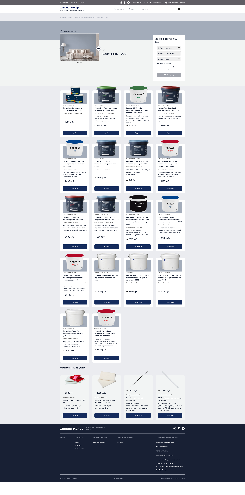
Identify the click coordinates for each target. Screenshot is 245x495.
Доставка (82, 2)
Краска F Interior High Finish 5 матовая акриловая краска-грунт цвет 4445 (137, 277)
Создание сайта (118, 478)
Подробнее (74, 133)
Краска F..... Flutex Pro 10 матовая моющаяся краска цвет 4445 (73, 333)
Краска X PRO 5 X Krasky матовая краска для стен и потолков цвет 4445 (168, 164)
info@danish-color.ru (138, 2)
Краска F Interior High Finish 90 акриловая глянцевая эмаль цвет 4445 (106, 277)
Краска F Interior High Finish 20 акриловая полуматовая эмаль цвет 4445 (170, 277)
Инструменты (143, 9)
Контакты (74, 2)
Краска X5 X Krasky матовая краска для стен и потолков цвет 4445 (73, 164)
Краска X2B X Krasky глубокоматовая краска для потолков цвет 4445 (137, 110)
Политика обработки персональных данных (172, 478)
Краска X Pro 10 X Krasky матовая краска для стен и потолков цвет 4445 (73, 277)
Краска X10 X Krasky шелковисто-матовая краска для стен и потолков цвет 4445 (170, 219)
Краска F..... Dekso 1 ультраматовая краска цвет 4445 (105, 164)
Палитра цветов (119, 9)
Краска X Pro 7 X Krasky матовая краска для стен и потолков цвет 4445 (104, 333)
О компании (64, 2)
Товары (131, 9)
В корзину (170, 75)
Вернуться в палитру (70, 31)
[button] (77, 62)
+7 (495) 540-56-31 (156, 2)
